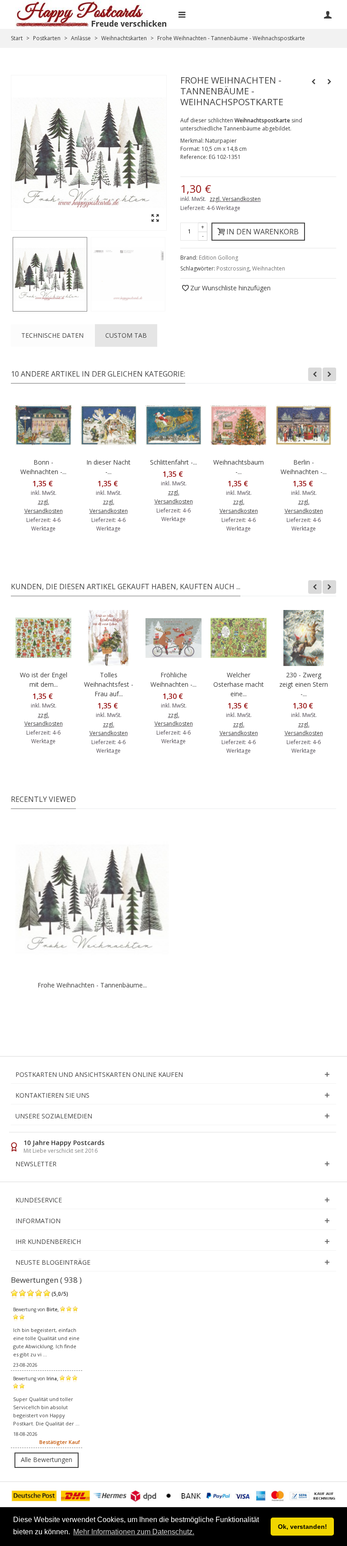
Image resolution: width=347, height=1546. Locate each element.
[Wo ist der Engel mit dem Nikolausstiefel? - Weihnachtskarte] (43, 638)
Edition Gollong (218, 257)
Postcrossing (232, 268)
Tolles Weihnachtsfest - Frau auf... (108, 684)
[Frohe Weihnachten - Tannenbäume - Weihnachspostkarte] (50, 274)
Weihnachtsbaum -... (238, 467)
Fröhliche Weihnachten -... (173, 680)
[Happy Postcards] (92, 14)
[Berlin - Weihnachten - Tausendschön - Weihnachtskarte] (304, 425)
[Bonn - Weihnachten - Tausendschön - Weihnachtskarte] (43, 425)
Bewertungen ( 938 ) (46, 1280)
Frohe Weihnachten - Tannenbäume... (92, 985)
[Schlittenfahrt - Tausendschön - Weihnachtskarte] (173, 425)
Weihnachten (268, 268)
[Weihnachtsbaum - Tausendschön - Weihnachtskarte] (239, 425)
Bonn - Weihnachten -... (43, 467)
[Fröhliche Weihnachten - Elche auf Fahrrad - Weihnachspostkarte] (173, 638)
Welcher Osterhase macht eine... (238, 684)
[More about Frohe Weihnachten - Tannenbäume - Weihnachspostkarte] (92, 899)
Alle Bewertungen (46, 1459)
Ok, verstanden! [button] (302, 1526)
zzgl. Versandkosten (235, 199)
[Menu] (181, 14)
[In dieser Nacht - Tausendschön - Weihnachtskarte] (108, 425)
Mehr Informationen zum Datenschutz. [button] (133, 1532)
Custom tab (126, 335)
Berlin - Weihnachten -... (304, 467)
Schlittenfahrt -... (173, 462)
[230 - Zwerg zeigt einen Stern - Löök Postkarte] (304, 638)
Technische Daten (52, 335)
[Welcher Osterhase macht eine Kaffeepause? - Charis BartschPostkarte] (239, 638)
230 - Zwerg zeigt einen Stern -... (303, 684)
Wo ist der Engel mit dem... (43, 680)
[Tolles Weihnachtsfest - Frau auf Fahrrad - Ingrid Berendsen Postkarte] (108, 638)
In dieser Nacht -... (108, 467)
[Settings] (327, 14)
